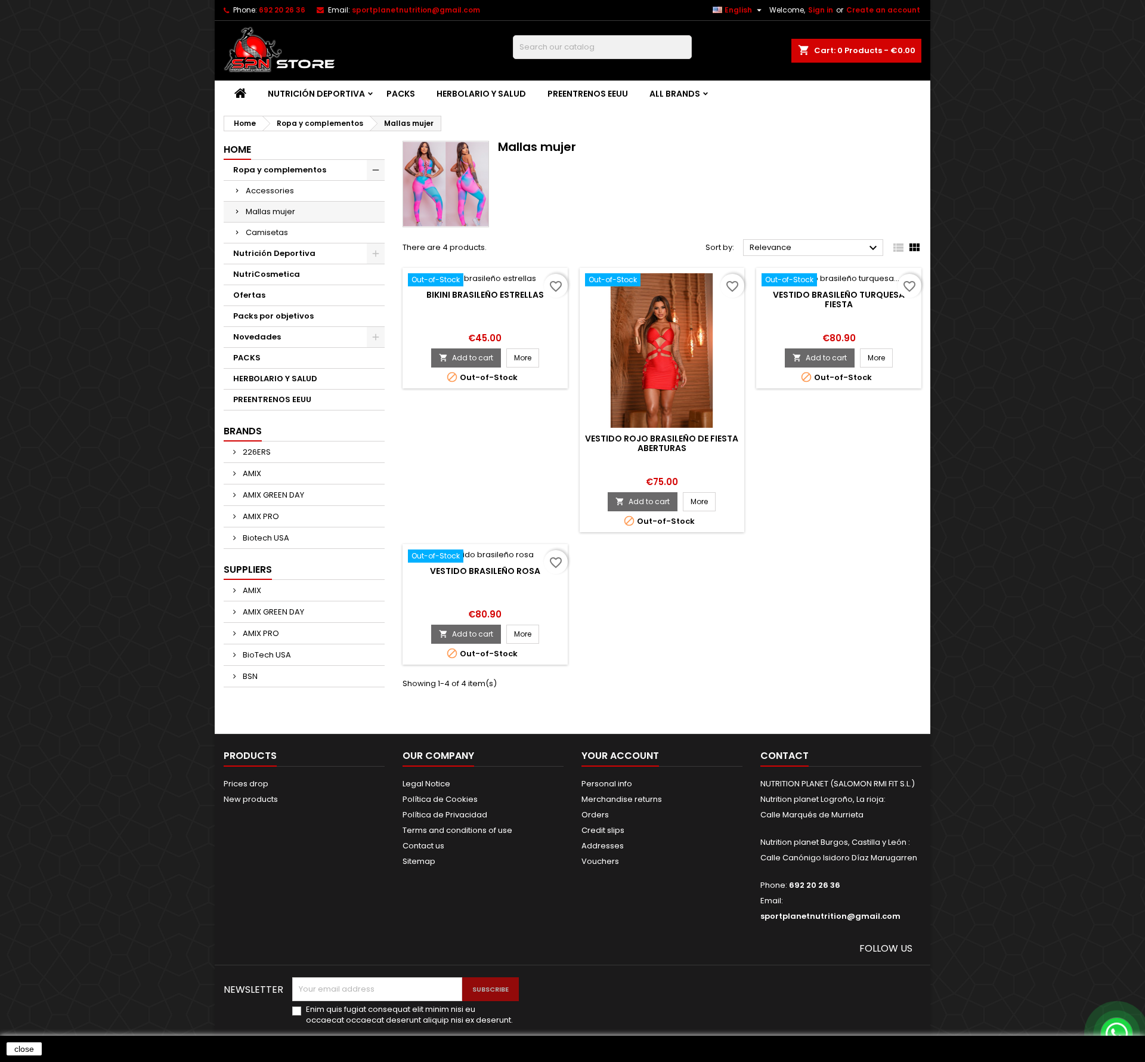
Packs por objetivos (273, 316)
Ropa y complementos (279, 169)
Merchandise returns (621, 799)
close (24, 1049)
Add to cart (466, 358)
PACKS (400, 94)
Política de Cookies (440, 799)
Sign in (820, 10)
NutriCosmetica (266, 274)
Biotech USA (265, 538)
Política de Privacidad (445, 814)
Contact (784, 755)
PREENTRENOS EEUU (587, 94)
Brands (243, 431)
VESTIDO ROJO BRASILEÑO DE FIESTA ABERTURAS (661, 443)
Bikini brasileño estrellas (485, 295)
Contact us (423, 845)
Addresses (602, 845)
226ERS (256, 452)
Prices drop (246, 783)
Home (237, 149)
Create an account (883, 10)
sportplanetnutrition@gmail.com (416, 10)
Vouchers (600, 861)
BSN (249, 676)
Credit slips (602, 830)
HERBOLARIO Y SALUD (481, 94)
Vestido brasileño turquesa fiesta (839, 299)
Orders (595, 814)
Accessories (270, 190)
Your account (620, 755)
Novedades (257, 336)
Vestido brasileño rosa (485, 571)
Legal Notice (426, 783)
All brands (674, 94)
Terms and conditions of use (457, 830)
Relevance (815, 248)
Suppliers (248, 569)
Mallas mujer (270, 211)
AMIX (251, 473)
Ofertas (249, 295)
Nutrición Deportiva (316, 94)
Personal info (606, 783)
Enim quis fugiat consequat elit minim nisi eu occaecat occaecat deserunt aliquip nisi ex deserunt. (409, 1015)
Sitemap (419, 861)
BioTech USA (266, 654)
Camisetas (267, 232)
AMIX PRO (260, 516)
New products (251, 799)
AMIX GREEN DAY (272, 495)
